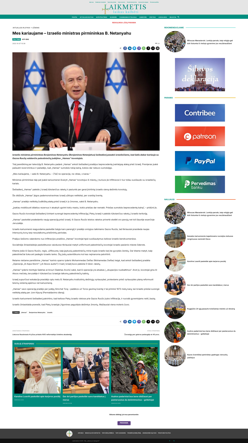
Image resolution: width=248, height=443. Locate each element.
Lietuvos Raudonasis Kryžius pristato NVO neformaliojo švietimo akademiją (42, 334)
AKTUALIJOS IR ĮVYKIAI (21, 28)
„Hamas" (24, 312)
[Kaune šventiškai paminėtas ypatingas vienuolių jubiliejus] (175, 356)
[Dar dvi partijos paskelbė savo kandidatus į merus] (86, 370)
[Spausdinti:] (158, 48)
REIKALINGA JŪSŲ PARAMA (124, 23)
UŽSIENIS (35, 28)
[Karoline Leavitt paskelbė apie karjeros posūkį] (37, 370)
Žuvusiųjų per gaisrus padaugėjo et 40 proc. (142, 334)
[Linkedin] (130, 48)
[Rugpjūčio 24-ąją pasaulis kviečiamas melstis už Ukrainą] (175, 308)
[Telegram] (134, 48)
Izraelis (49, 312)
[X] (148, 48)
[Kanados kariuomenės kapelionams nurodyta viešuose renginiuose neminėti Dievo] (175, 237)
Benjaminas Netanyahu (37, 312)
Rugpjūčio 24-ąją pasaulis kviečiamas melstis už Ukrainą (211, 309)
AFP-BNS (25, 39)
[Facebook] (125, 48)
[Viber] (139, 48)
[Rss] (174, 441)
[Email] (153, 48)
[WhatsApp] (144, 48)
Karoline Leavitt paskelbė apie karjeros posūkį (37, 396)
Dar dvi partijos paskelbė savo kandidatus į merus (208, 285)
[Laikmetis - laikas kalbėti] (124, 9)
